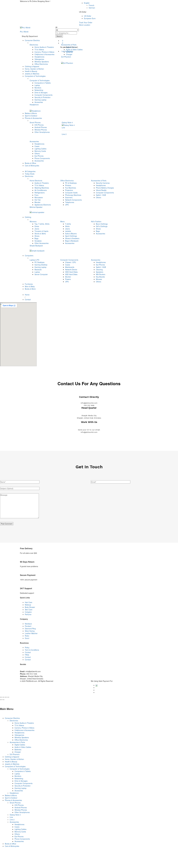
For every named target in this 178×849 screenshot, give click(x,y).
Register (70, 51)
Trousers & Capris (41, 231)
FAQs (27, 655)
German (92, 8)
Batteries (18, 749)
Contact (28, 652)
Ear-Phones (39, 156)
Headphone (34, 104)
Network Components (73, 200)
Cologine (28, 612)
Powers (68, 279)
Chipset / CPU (70, 262)
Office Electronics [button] (67, 180)
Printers (68, 185)
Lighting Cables (40, 148)
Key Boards (100, 277)
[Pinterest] (23, 669)
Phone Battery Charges (105, 188)
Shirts (67, 226)
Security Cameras (103, 183)
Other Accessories (42, 243)
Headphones (39, 57)
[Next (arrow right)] (3, 699)
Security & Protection (42, 97)
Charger (69, 54)
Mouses (99, 279)
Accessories (39, 161)
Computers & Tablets (43, 83)
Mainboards (69, 267)
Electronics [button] (34, 44)
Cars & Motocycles (32, 165)
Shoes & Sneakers (72, 238)
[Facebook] (20, 669)
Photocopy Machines (73, 195)
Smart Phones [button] (35, 122)
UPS (67, 204)
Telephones (69, 202)
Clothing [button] (28, 217)
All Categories (30, 171)
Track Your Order (85, 22)
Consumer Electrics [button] (32, 40)
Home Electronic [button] (36, 180)
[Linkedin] (22, 669)
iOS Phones (39, 125)
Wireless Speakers (42, 61)
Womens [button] (33, 221)
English (86, 3)
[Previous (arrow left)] (1, 699)
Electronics (14, 720)
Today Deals (29, 174)
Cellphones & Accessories (44, 54)
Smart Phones (15, 802)
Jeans (37, 228)
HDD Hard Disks (71, 272)
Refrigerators (40, 192)
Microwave (39, 197)
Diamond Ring (30, 628)
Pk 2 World (24, 31)
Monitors (38, 87)
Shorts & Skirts (40, 233)
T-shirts (68, 224)
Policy (27, 647)
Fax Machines (70, 188)
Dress (37, 226)
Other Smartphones (42, 132)
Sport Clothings (71, 236)
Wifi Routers (100, 274)
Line (63, 127)
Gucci (27, 638)
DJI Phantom (66, 57)
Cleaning (99, 269)
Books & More (30, 289)
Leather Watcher (31, 633)
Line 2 (64, 134)
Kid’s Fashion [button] (96, 221)
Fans (36, 195)
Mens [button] (62, 221)
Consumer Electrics (12, 718)
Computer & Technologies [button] (40, 80)
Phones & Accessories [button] (33, 118)
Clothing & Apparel (32, 66)
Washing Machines (42, 188)
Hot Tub (38, 200)
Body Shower (30, 607)
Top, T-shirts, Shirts (42, 224)
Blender (37, 202)
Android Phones (41, 127)
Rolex (27, 636)
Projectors (69, 190)
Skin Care (28, 609)
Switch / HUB (101, 195)
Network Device (71, 269)
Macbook (38, 269)
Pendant (28, 626)
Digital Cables (20, 744)
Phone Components (42, 158)
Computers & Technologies (15, 766)
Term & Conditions (32, 650)
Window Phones (41, 129)
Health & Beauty (31, 71)
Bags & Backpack (71, 241)
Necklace (28, 623)
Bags (36, 238)
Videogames (39, 59)
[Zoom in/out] (8, 697)
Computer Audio (71, 192)
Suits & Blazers (71, 233)
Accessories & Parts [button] (98, 180)
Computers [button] (29, 255)
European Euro (90, 18)
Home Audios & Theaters (44, 47)
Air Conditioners (41, 190)
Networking (39, 90)
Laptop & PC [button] (34, 260)
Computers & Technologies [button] (35, 76)
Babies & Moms (31, 113)
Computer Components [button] (69, 260)
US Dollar (87, 16)
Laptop (37, 85)
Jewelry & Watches (32, 73)
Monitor (68, 277)
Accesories (39, 102)
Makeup (28, 605)
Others (37, 153)
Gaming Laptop (40, 100)
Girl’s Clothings (101, 226)
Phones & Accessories (13, 800)
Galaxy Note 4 (67, 122)
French (91, 5)
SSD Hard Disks (71, 274)
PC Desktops (39, 262)
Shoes (37, 236)
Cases (37, 146)
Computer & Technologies (20, 769)
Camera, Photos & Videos (44, 52)
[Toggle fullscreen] (6, 697)
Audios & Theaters (42, 183)
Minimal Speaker (36, 207)
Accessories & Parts (17, 742)
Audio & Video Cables (23, 747)
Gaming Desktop (41, 264)
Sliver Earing (30, 631)
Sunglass (38, 241)
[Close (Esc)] (1, 697)
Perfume (28, 614)
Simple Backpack (36, 245)
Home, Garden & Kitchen (34, 69)
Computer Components (43, 95)
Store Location (84, 25)
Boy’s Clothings (102, 224)
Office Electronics (41, 64)
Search (59, 36)
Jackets (68, 231)
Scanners (68, 197)
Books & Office (30, 163)
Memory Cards (40, 151)
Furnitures (29, 284)
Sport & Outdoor (31, 115)
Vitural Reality (101, 190)
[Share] (3, 697)
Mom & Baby (30, 286)
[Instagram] (24, 669)
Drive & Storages (41, 92)
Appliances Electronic (43, 204)
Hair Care (28, 602)
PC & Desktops (71, 183)
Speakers (99, 272)
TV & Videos (39, 49)
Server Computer (41, 274)
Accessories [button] (34, 141)
